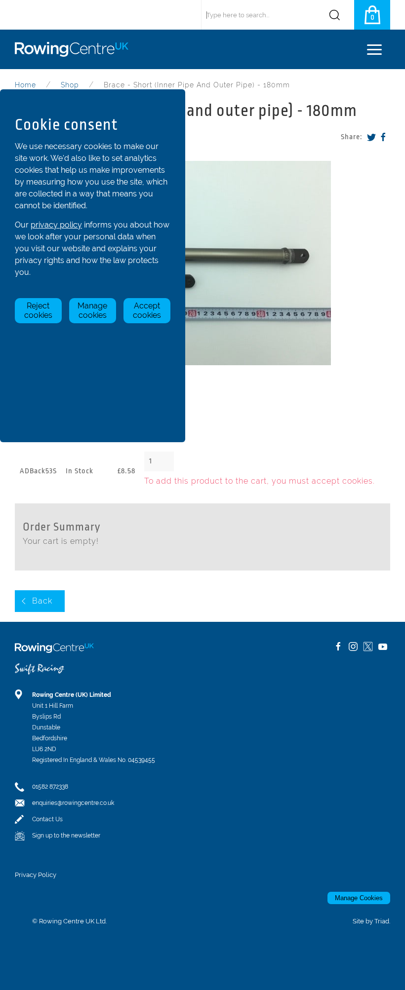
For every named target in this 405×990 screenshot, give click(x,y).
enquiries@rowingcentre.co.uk (73, 803)
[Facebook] (383, 137)
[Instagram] (353, 646)
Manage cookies (92, 310)
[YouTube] (382, 646)
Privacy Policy (35, 874)
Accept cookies (147, 310)
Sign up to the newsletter (66, 835)
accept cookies (342, 481)
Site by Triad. (371, 921)
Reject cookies (38, 310)
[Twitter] (371, 137)
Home (25, 85)
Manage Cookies (359, 898)
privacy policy (56, 224)
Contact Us (47, 819)
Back (42, 601)
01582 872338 (50, 786)
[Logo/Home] (75, 49)
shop (70, 85)
